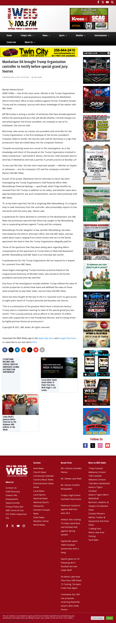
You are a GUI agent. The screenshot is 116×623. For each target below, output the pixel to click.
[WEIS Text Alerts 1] (96, 392)
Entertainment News (43, 483)
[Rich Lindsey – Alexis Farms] (96, 204)
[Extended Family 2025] (96, 275)
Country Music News (43, 479)
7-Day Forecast (95, 468)
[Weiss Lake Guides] (96, 421)
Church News (39, 472)
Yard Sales (93, 540)
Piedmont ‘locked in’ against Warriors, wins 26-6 (70, 509)
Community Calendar (43, 475)
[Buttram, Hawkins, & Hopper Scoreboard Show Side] (96, 99)
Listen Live (11, 42)
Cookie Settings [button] (97, 618)
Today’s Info (26, 35)
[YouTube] (107, 2)
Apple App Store (46, 338)
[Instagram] (23, 525)
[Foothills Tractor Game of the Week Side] (96, 70)
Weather (79, 35)
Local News (38, 491)
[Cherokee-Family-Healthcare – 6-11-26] (96, 164)
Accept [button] (109, 618)
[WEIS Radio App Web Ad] (96, 363)
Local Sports (39, 494)
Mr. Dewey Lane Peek (71, 478)
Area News (38, 468)
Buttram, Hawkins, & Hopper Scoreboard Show (98, 506)
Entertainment (101, 35)
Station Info (11, 495)
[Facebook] (98, 2)
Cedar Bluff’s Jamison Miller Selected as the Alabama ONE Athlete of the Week (9, 423)
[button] (112, 2)
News (45, 35)
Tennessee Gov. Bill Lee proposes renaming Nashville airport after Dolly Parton (70, 602)
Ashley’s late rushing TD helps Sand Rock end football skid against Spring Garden (71, 527)
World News (39, 524)
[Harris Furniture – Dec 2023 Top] (96, 334)
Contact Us (11, 487)
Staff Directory (13, 491)
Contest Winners (96, 513)
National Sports (41, 502)
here (34, 342)
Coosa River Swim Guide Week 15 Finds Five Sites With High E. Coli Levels (49, 385)
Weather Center (41, 521)
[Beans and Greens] (96, 128)
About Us (29, 42)
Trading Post (94, 528)
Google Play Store (67, 338)
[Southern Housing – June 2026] (96, 241)
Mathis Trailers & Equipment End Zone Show (98, 521)
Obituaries (38, 506)
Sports (62, 35)
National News (40, 498)
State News (38, 517)
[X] (102, 2)
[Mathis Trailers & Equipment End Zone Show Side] (96, 304)
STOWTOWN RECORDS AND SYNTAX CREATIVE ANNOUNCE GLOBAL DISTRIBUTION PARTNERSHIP (11, 366)
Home (9, 35)
